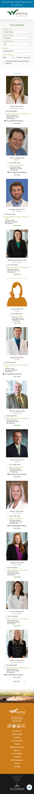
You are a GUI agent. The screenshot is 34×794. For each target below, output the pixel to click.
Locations (17, 737)
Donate (17, 763)
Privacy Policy (17, 778)
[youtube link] (23, 725)
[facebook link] (9, 725)
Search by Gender (8, 41)
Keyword (5, 48)
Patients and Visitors (17, 747)
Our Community (17, 741)
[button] (29, 787)
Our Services (17, 731)
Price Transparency (17, 760)
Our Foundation (17, 754)
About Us (17, 750)
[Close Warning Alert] (12, 5)
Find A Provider (17, 734)
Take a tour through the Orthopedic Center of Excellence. (17, 2)
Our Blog (17, 766)
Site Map (17, 780)
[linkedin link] (18, 725)
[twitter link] (14, 725)
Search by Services (8, 35)
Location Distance (8, 54)
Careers (17, 744)
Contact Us (17, 757)
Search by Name (7, 29)
